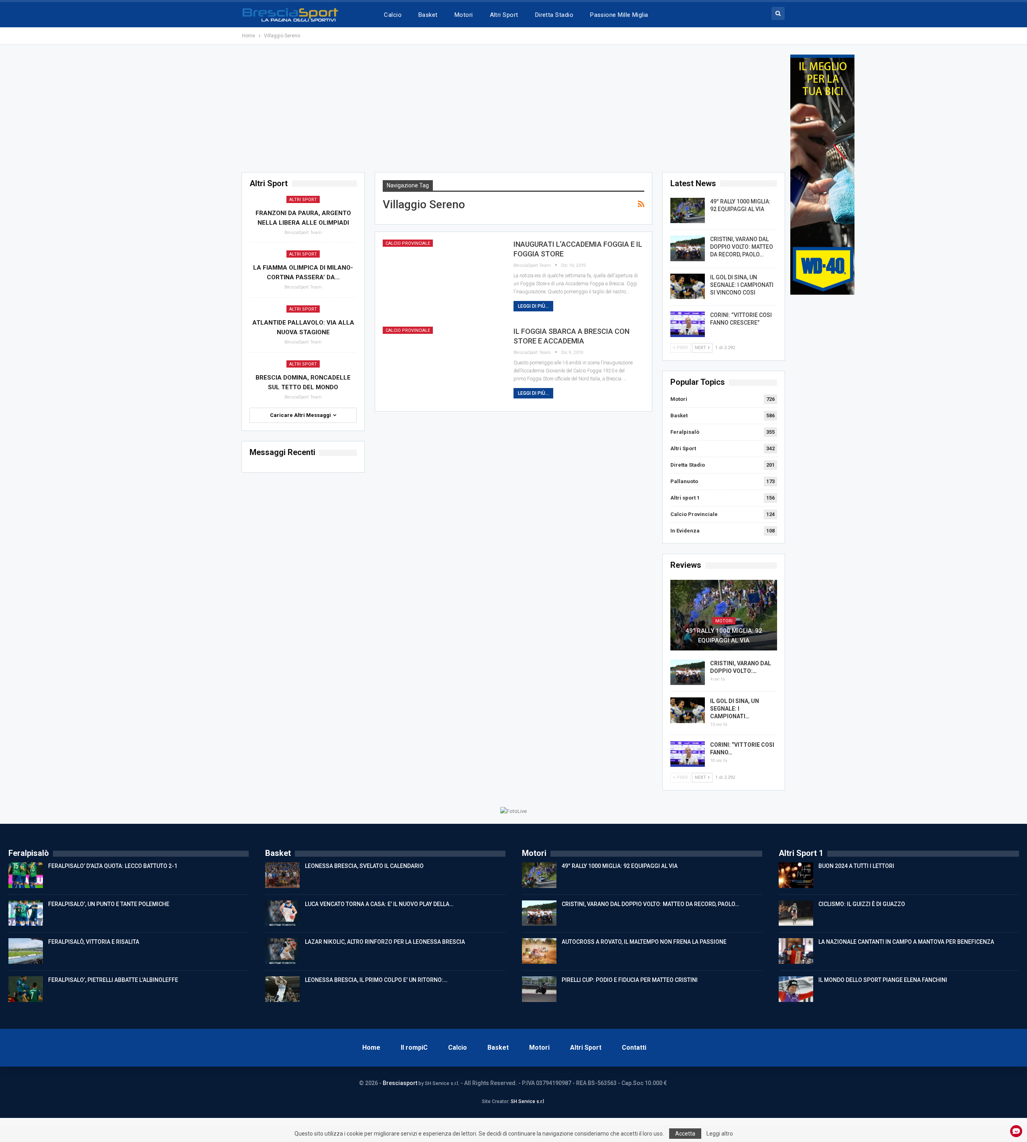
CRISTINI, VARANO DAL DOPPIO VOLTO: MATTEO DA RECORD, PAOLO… (741, 247)
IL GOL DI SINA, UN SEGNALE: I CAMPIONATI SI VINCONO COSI (741, 285)
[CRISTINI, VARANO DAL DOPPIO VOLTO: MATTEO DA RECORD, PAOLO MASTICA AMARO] (687, 248)
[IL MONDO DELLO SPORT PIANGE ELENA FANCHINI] (796, 989)
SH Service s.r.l (527, 1101)
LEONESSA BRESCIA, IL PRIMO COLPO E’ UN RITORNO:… (376, 980)
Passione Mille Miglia (619, 14)
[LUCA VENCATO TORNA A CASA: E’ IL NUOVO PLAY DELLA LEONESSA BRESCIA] (282, 913)
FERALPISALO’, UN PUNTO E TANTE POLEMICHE (108, 904)
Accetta (685, 1133)
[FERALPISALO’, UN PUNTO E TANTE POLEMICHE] (25, 913)
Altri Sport (504, 14)
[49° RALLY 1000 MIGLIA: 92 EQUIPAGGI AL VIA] (687, 211)
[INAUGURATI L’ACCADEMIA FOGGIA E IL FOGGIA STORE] (443, 278)
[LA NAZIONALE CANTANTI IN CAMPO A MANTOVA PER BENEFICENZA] (796, 951)
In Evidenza (685, 531)
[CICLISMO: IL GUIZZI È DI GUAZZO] (796, 913)
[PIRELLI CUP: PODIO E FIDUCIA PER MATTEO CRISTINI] (539, 989)
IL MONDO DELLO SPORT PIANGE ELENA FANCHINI (882, 980)
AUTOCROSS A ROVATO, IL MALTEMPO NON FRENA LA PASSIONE (644, 942)
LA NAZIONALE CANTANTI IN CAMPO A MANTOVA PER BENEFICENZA (906, 942)
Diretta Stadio (554, 14)
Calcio (393, 14)
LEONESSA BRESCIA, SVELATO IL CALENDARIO (364, 866)
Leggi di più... (533, 306)
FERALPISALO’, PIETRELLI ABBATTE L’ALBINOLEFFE (113, 980)
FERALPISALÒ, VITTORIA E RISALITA (93, 942)
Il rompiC (414, 1047)
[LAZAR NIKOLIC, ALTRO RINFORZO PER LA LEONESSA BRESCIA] (282, 951)
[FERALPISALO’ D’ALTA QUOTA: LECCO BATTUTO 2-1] (25, 875)
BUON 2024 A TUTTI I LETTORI (856, 866)
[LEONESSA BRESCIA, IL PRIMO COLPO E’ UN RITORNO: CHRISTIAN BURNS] (282, 989)
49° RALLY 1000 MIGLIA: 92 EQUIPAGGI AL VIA (724, 635)
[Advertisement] (513, 111)
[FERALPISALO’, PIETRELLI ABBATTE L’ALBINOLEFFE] (25, 989)
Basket (428, 14)
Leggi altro (719, 1133)
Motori (464, 14)
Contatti (634, 1047)
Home (371, 1047)
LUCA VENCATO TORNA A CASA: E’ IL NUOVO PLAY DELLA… (379, 904)
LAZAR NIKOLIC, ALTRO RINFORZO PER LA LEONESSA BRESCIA (385, 942)
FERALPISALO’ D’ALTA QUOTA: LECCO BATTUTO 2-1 (112, 866)
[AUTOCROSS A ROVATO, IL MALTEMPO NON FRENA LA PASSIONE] (539, 951)
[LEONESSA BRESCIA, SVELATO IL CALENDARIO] (282, 875)
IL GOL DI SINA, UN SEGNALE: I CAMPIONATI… (734, 708)
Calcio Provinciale (408, 243)
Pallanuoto (684, 481)
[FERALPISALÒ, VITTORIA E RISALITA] (25, 951)
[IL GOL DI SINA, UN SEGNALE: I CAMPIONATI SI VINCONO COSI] (687, 286)
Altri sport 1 (685, 498)
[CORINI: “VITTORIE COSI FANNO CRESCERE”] (687, 324)
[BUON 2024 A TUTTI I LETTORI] (796, 875)
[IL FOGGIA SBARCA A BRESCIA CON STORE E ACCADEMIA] (443, 365)
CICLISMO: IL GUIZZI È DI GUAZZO (861, 904)
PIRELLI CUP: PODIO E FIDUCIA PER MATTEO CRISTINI (630, 980)
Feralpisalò (684, 432)
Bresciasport (400, 1083)
